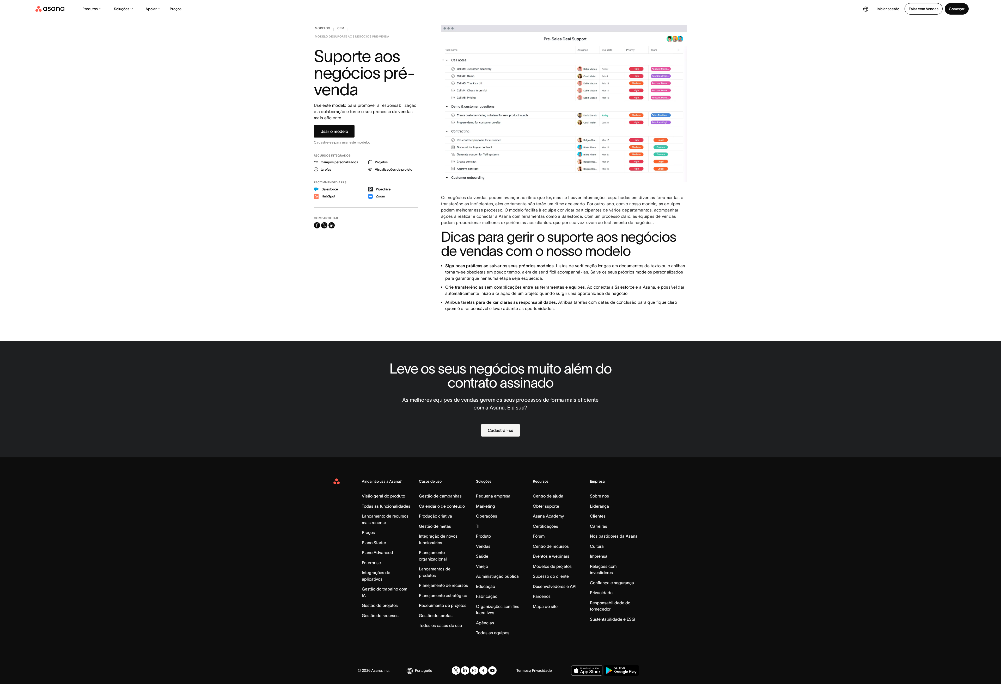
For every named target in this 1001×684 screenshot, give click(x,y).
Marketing (485, 506)
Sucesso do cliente (551, 576)
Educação (485, 586)
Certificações (545, 526)
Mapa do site (545, 606)
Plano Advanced (377, 552)
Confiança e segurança (612, 582)
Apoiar (151, 9)
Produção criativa (435, 516)
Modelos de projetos (552, 566)
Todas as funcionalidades (386, 506)
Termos (522, 670)
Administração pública (497, 576)
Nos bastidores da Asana (614, 536)
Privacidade (601, 592)
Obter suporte (546, 506)
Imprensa (598, 556)
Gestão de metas (435, 526)
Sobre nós (599, 496)
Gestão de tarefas (436, 615)
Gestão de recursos (380, 615)
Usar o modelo (334, 131)
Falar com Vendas (923, 9)
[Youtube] (492, 670)
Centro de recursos (551, 546)
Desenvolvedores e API (554, 586)
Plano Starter (374, 542)
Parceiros (542, 596)
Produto (483, 536)
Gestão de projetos (380, 605)
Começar (957, 9)
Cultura (597, 546)
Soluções (121, 9)
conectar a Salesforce (614, 287)
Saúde (482, 556)
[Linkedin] (465, 670)
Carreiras (598, 526)
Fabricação (486, 596)
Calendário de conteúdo (442, 506)
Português (423, 670)
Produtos (90, 9)
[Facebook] (483, 670)
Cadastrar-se (500, 430)
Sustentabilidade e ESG (612, 619)
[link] (322, 29)
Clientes (598, 516)
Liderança (599, 506)
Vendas (483, 546)
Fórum (539, 536)
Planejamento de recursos (443, 585)
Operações (486, 516)
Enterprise (371, 562)
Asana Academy (548, 516)
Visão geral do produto (383, 496)
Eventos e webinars (551, 556)
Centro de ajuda (548, 496)
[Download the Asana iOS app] (586, 670)
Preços (175, 9)
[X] (456, 670)
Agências (485, 622)
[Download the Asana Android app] (621, 670)
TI (477, 526)
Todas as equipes (492, 632)
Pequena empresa (493, 496)
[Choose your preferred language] (865, 9)
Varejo (482, 566)
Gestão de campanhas (440, 496)
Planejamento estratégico (443, 595)
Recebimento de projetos (442, 605)
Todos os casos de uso (440, 625)
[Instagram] (474, 670)
